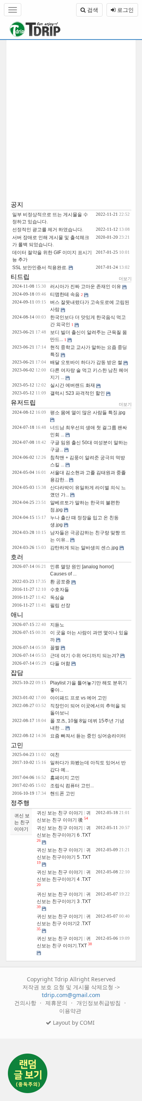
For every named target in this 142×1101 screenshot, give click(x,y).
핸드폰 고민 (62, 793)
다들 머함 (60, 663)
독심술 (57, 597)
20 (39, 884)
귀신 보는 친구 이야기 (22, 822)
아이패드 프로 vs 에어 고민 (78, 698)
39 (39, 907)
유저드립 (23, 402)
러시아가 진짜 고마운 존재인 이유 (85, 286)
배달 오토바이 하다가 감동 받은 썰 (86, 362)
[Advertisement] (71, 120)
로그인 (125, 9)
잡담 (17, 672)
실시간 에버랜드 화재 (72, 385)
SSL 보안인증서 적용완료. (39, 267)
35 (39, 929)
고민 (17, 745)
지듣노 (57, 625)
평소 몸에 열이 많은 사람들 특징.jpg (87, 412)
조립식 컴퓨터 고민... (72, 785)
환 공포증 (60, 581)
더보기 (125, 278)
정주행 (20, 802)
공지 (17, 204)
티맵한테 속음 (65, 294)
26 (39, 840)
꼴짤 (55, 647)
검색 (92, 9)
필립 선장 (60, 605)
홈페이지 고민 (65, 778)
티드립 (20, 276)
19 (39, 862)
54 (86, 818)
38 (90, 944)
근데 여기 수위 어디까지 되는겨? (84, 655)
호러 (17, 557)
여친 (55, 755)
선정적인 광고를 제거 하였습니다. (47, 229)
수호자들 (59, 589)
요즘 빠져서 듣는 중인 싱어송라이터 (88, 736)
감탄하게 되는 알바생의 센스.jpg (84, 547)
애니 (17, 614)
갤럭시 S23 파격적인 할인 (77, 393)
